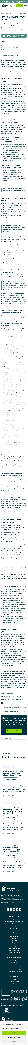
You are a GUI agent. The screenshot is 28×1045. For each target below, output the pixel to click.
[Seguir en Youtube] (20, 909)
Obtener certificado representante (14, 924)
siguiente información (9, 491)
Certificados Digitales (15, 803)
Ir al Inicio (14, 919)
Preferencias (14, 1041)
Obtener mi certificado (14, 731)
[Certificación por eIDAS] (14, 1019)
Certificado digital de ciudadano (14, 971)
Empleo (12, 766)
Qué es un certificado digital (14, 969)
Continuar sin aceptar (14, 1037)
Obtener (20, 5)
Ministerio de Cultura (14, 48)
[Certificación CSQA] (14, 1011)
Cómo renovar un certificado (14, 967)
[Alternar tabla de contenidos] (16, 56)
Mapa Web (14, 940)
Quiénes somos (14, 936)
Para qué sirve (14, 964)
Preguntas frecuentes (14, 981)
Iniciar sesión (14, 926)
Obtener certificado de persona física (14, 921)
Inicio (2, 13)
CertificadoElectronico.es (16, 685)
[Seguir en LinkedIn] (17, 909)
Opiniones (14, 938)
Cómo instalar (14, 962)
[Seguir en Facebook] (11, 909)
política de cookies (17, 1028)
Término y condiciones (14, 952)
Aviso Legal (14, 946)
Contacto (14, 979)
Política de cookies (14, 950)
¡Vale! (14, 1033)
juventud (3, 49)
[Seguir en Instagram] (14, 909)
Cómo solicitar (14, 960)
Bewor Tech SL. (10, 898)
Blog (14, 983)
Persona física (8, 13)
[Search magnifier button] (25, 738)
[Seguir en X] (8, 909)
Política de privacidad (14, 948)
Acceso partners (14, 928)
